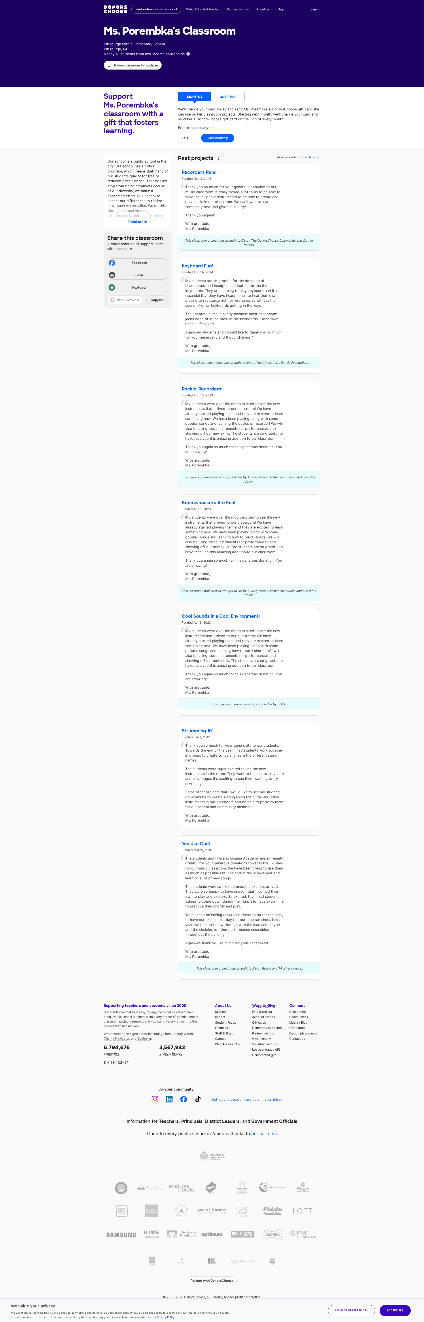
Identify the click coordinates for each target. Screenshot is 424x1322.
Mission (220, 1011)
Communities (298, 1017)
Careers (220, 1038)
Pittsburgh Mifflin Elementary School (134, 44)
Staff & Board (225, 1033)
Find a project (262, 1011)
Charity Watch (182, 1034)
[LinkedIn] (169, 1099)
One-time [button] (228, 96)
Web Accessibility (227, 1044)
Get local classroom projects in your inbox (246, 1099)
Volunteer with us (264, 1044)
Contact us (297, 1038)
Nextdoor (139, 288)
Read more (137, 222)
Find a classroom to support (156, 9)
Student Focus (225, 1022)
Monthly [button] (195, 96)
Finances (221, 1028)
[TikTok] (198, 1099)
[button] (133, 65)
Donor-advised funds (267, 1028)
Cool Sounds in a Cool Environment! (221, 616)
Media (293, 1022)
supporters (117, 1049)
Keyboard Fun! (197, 266)
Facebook (139, 263)
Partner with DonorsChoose (212, 1281)
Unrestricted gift (264, 1055)
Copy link (157, 300)
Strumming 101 (198, 731)
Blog (304, 1022)
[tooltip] (188, 53)
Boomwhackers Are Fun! (208, 503)
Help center (297, 1011)
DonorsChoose (115, 9)
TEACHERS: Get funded (202, 9)
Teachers (169, 1121)
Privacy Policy (165, 1317)
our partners (264, 1133)
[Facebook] (183, 1099)
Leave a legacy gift (266, 1049)
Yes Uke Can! (196, 844)
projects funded (172, 1049)
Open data (297, 1028)
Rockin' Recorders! (202, 389)
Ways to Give (263, 1005)
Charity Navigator (116, 1038)
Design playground (303, 1033)
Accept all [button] (395, 1310)
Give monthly (261, 1038)
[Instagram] (155, 1099)
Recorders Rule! (199, 172)
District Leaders (222, 1121)
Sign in (315, 9)
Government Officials (274, 1121)
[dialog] (212, 1310)
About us (262, 9)
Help (281, 9)
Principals (192, 1121)
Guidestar (144, 1038)
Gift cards (259, 1022)
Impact (220, 1017)
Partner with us (238, 9)
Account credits (263, 1017)
